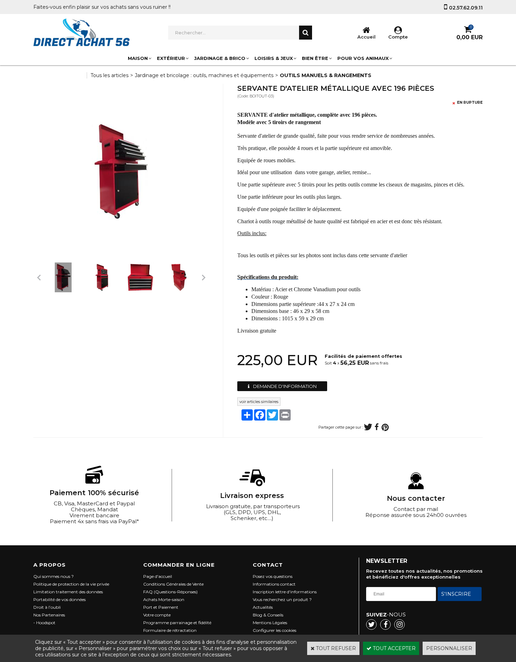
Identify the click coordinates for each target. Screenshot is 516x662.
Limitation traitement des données (68, 591)
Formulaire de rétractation (170, 630)
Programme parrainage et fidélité (177, 622)
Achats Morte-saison (163, 599)
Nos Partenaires (49, 614)
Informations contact (274, 584)
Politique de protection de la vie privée (71, 584)
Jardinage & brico (219, 58)
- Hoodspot (44, 622)
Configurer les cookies (274, 630)
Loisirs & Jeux (273, 58)
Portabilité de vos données (59, 599)
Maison (138, 58)
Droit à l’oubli (47, 607)
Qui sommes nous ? (53, 576)
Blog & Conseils (268, 614)
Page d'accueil (157, 576)
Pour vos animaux (363, 58)
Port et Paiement (160, 607)
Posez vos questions (272, 576)
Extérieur (171, 58)
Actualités (263, 607)
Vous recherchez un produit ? (282, 599)
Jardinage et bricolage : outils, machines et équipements (204, 75)
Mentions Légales (270, 622)
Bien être (315, 58)
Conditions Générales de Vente (173, 584)
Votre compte (157, 614)
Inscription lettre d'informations (285, 591)
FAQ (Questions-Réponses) (170, 591)
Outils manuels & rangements (325, 75)
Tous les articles (109, 75)
